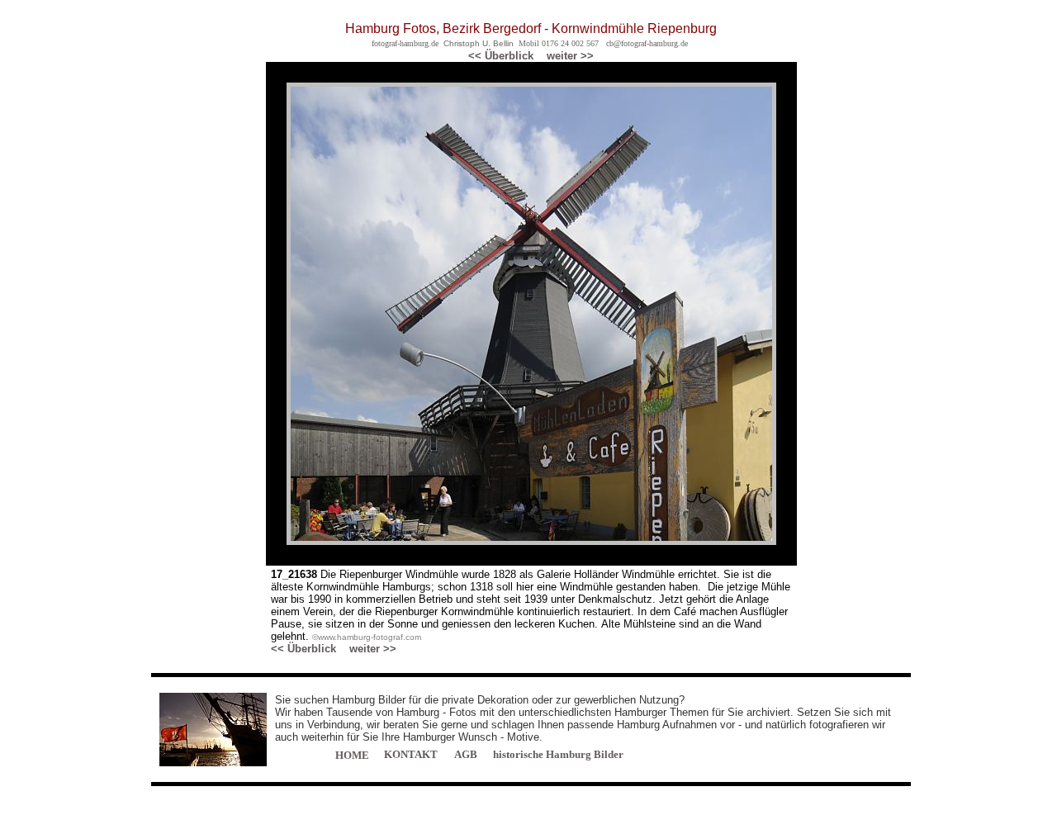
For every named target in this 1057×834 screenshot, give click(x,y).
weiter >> (570, 56)
